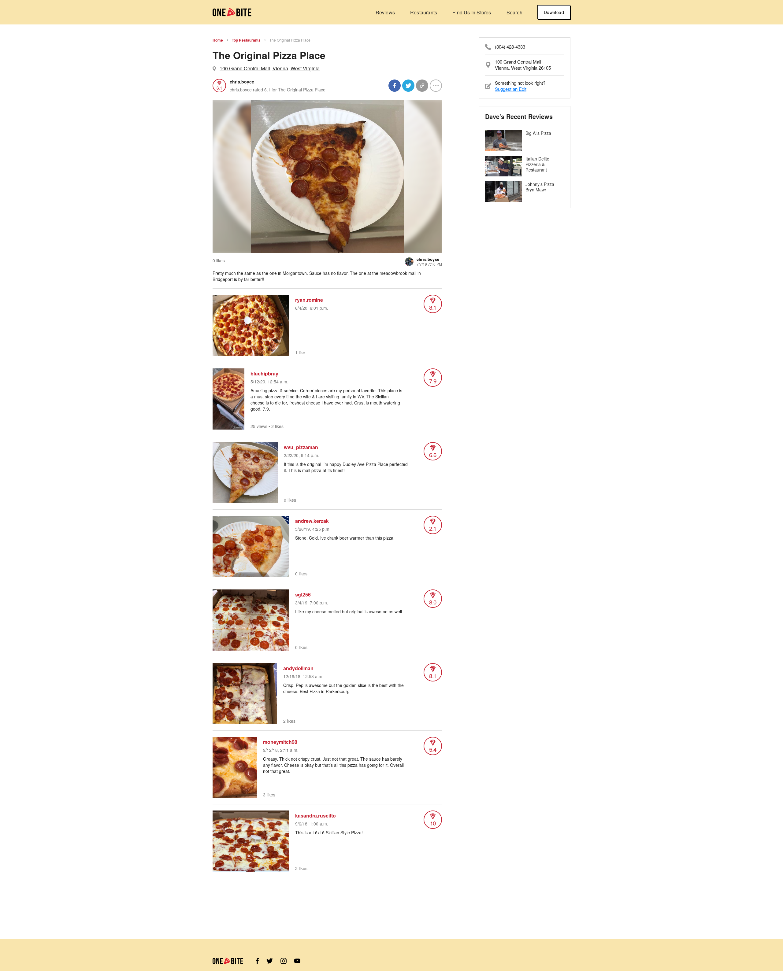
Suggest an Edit (510, 89)
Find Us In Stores (471, 12)
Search (514, 12)
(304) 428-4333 (510, 47)
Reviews (385, 12)
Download (554, 12)
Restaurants (423, 12)
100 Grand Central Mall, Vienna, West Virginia (270, 68)
